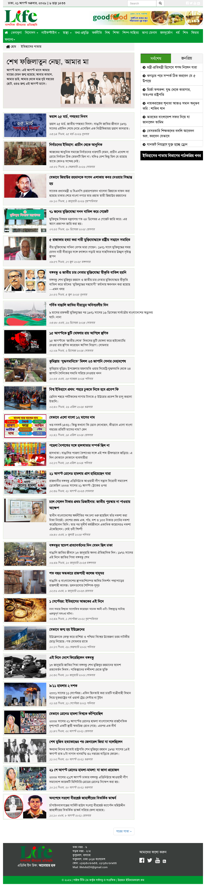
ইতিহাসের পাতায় (31, 46)
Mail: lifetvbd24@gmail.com (90, 867)
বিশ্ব (107, 32)
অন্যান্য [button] (9, 39)
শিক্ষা (116, 32)
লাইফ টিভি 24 (81, 880)
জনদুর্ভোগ (166, 32)
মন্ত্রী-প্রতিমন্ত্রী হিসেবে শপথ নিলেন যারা (171, 67)
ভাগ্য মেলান (149, 32)
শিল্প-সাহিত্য (131, 32)
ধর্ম (178, 32)
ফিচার (195, 32)
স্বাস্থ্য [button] (66, 32)
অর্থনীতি (97, 32)
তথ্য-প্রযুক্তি (82, 32)
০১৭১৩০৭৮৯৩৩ (108, 863)
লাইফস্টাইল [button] (49, 32)
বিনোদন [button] (30, 32)
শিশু (185, 32)
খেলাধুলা (16, 32)
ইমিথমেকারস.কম (135, 880)
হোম (13, 46)
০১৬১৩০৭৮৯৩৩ (88, 863)
